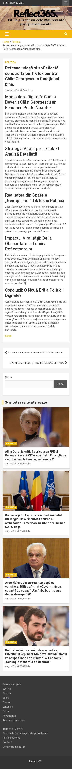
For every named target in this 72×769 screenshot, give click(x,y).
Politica (10, 62)
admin (29, 90)
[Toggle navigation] (7, 34)
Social (6, 711)
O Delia (27, 463)
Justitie (7, 688)
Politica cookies (11, 737)
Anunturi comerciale (14, 720)
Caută (8, 377)
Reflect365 (35, 761)
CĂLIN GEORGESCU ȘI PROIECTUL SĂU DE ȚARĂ (37, 362)
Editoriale (8, 706)
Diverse (7, 702)
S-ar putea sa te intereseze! (26, 402)
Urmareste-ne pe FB (14, 746)
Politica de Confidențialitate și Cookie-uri (25, 733)
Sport (6, 697)
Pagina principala (12, 684)
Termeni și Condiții (13, 728)
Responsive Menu (65, 3)
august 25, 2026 (13, 463)
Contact (7, 742)
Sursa (8, 335)
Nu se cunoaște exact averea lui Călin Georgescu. (35, 352)
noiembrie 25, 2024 (15, 90)
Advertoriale (9, 715)
